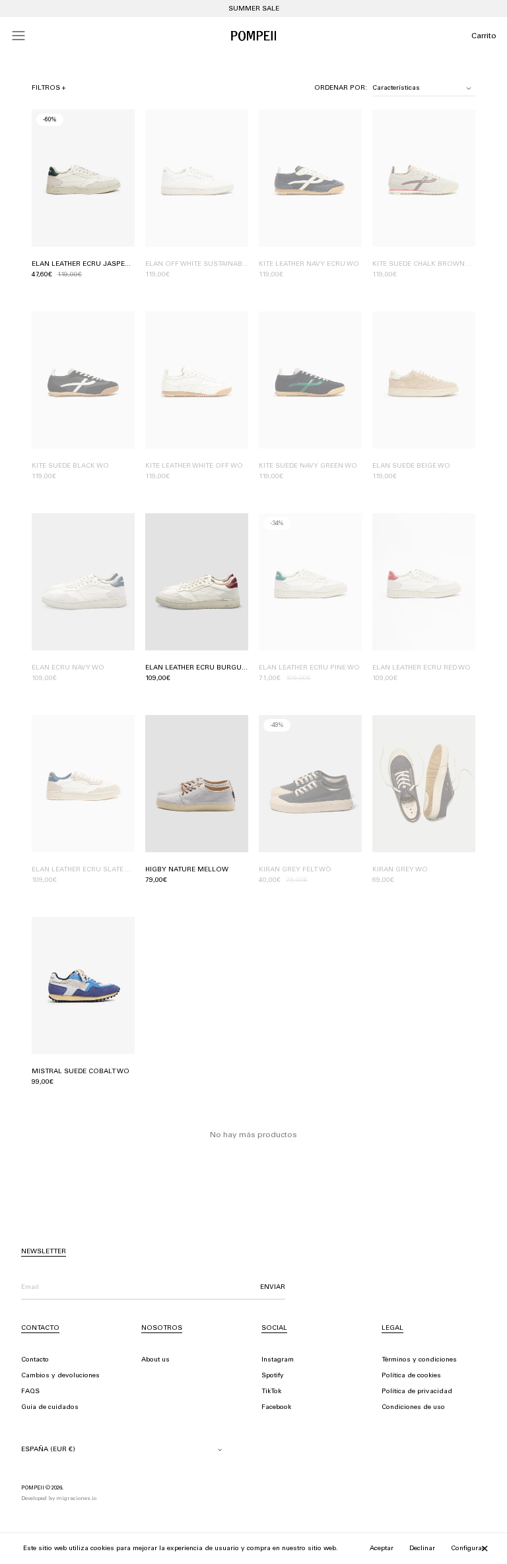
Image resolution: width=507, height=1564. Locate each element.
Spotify (272, 1376)
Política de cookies (411, 1376)
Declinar (422, 1549)
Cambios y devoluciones (60, 1376)
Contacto (35, 1360)
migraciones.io (76, 1498)
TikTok (271, 1392)
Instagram (277, 1360)
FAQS (30, 1392)
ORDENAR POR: (340, 88)
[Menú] (18, 36)
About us (155, 1360)
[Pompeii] (253, 36)
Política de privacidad (417, 1392)
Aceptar (381, 1549)
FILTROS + (49, 88)
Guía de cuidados (50, 1407)
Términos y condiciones (419, 1360)
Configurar (468, 1549)
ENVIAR (272, 1287)
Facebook (276, 1407)
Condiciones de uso (413, 1407)
